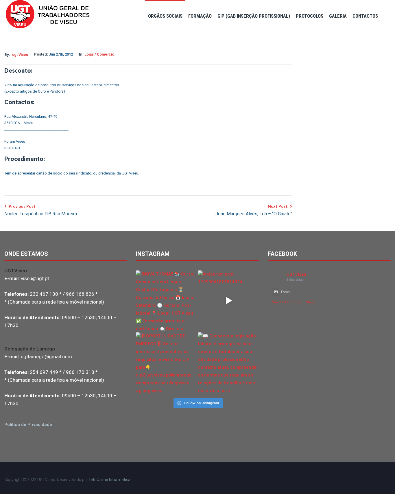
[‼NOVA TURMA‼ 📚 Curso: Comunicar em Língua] (166, 300)
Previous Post (40, 210)
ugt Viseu (20, 54)
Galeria (338, 16)
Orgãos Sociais (165, 16)
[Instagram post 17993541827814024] (228, 300)
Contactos (365, 16)
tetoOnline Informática (109, 479)
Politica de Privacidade (28, 424)
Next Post (253, 210)
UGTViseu (296, 274)
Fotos (285, 291)
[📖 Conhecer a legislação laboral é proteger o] (228, 362)
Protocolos (309, 16)
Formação (200, 16)
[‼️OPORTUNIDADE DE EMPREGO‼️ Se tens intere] (166, 362)
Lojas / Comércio (99, 54)
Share (310, 302)
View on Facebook (286, 302)
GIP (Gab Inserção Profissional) (253, 16)
